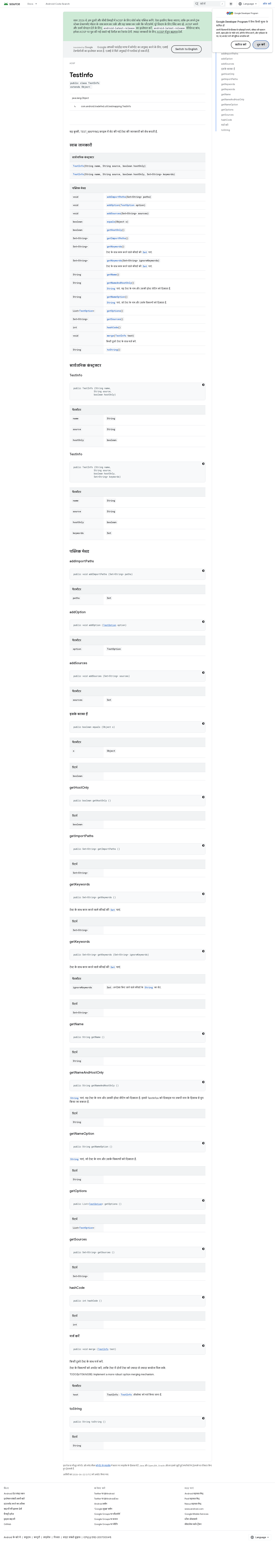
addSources (114, 213)
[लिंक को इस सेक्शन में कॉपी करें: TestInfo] (85, 375)
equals (111, 221)
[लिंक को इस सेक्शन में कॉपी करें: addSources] (90, 663)
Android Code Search (58, 3)
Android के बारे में (12, 1537)
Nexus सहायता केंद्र (193, 1503)
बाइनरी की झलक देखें (13, 1508)
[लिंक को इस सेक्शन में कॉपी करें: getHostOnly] (92, 788)
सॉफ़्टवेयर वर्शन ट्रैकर (193, 1524)
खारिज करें (240, 44)
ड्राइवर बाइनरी (9, 1519)
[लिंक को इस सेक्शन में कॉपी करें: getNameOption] (97, 1134)
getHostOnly (114, 229)
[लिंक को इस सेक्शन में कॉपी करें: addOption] (89, 612)
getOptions (114, 310)
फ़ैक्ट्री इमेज (9, 1513)
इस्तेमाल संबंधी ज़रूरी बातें (14, 1498)
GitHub (7, 1524)
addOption (113, 205)
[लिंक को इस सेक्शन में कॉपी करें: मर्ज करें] (82, 1336)
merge (110, 335)
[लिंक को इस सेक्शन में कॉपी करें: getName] (87, 1024)
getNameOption (116, 296)
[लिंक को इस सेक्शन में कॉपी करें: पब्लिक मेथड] (92, 552)
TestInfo (78, 165)
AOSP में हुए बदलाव (167, 32)
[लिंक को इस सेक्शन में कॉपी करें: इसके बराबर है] (91, 714)
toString (112, 349)
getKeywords (114, 246)
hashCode (112, 327)
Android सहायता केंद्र (194, 1493)
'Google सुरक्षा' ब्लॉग (103, 1508)
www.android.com (194, 1508)
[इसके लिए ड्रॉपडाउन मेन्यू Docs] (37, 4)
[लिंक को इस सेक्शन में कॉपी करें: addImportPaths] (97, 561)
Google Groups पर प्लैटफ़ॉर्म (107, 1513)
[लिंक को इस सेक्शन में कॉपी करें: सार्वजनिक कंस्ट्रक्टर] (104, 366)
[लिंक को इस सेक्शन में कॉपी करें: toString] (85, 1409)
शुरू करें (261, 44)
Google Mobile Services (196, 1513)
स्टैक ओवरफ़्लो (191, 1519)
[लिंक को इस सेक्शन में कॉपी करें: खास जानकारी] (95, 145)
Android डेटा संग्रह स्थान (14, 1493)
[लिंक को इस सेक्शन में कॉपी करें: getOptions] (90, 1191)
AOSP (72, 63)
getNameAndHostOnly (119, 282)
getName (112, 274)
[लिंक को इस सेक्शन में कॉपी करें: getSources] (90, 1240)
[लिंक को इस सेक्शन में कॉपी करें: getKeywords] (93, 885)
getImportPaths (116, 238)
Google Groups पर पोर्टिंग (106, 1524)
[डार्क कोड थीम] (203, 385)
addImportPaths (116, 196)
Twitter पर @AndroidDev (106, 1498)
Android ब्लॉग (100, 1503)
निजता (57, 1537)
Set (145, 252)
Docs (30, 3)
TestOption (127, 205)
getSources (114, 319)
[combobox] (210, 4)
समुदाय (27, 1537)
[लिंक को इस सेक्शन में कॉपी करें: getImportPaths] (96, 836)
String (111, 288)
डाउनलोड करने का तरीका (14, 1503)
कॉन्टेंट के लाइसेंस (103, 1465)
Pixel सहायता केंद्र (192, 1498)
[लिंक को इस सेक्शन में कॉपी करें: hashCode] (88, 1288)
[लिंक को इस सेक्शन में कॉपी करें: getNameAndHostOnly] (107, 1073)
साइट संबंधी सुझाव (71, 1537)
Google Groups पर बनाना (106, 1519)
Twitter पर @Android (104, 1493)
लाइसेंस (46, 1537)
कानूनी (37, 1537)
